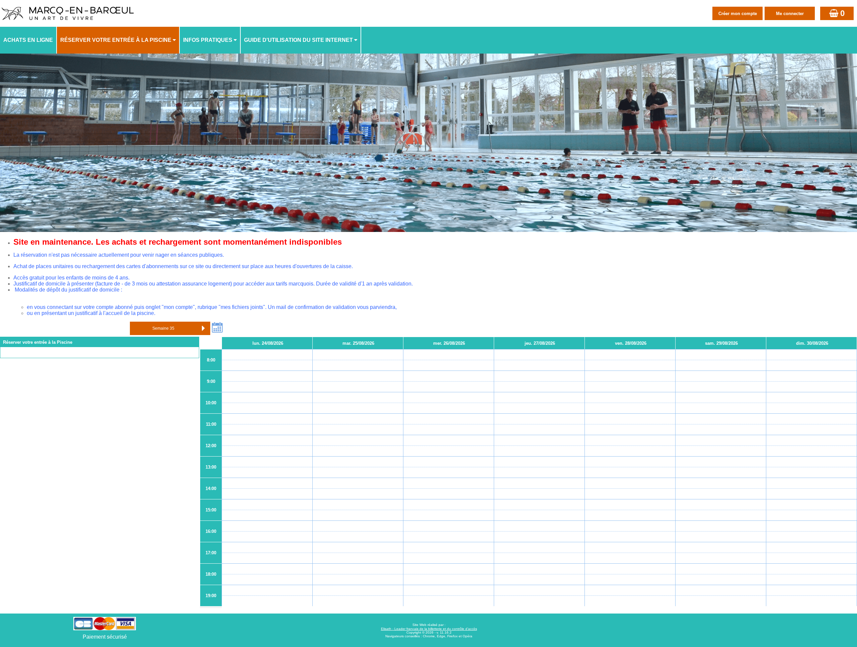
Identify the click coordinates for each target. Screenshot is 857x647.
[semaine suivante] (203, 328)
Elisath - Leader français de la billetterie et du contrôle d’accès (429, 629)
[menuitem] (28, 40)
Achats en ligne (28, 40)
